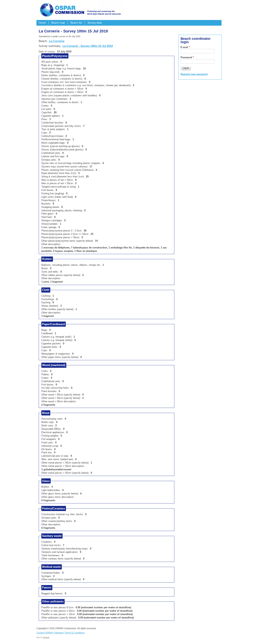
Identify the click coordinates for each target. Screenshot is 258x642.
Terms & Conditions (75, 633)
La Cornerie (56, 41)
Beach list (76, 22)
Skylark (46, 637)
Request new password (194, 74)
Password (187, 57)
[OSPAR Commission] (79, 9)
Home (42, 22)
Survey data (94, 22)
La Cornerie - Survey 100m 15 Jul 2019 (88, 45)
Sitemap (58, 633)
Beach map (58, 22)
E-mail (185, 47)
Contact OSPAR (44, 633)
